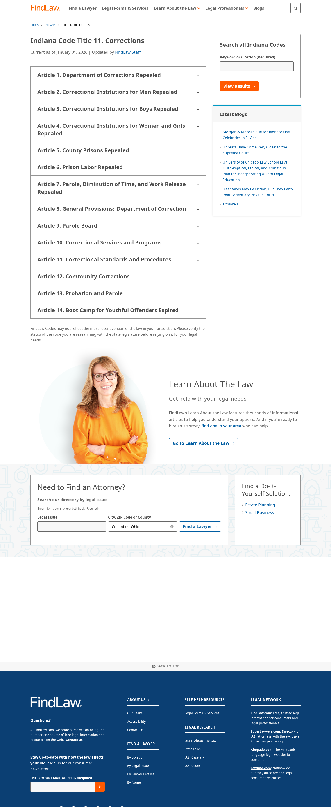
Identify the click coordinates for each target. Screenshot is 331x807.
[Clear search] (172, 526)
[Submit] (100, 787)
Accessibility (136, 721)
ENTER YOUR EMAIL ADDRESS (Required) (61, 778)
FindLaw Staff (128, 52)
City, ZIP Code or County (129, 517)
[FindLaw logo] (47, 8)
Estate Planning (260, 504)
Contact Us (135, 730)
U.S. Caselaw (194, 757)
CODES (34, 25)
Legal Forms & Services (202, 713)
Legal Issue (47, 517)
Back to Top (167, 666)
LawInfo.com (261, 768)
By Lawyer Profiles (140, 774)
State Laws (193, 749)
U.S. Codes (193, 765)
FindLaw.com (261, 713)
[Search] (295, 8)
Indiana (50, 25)
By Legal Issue (138, 765)
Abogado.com (261, 749)
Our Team (134, 713)
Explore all (231, 204)
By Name (134, 782)
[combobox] (71, 526)
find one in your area (221, 426)
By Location (135, 757)
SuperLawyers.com (265, 731)
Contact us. (74, 740)
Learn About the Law (200, 740)
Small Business (259, 512)
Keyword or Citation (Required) (247, 57)
